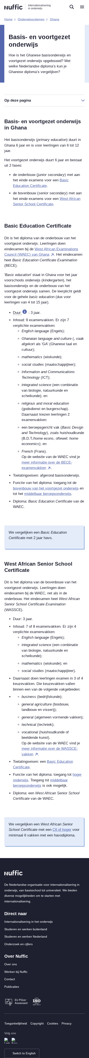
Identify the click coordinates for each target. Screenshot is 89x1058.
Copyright (37, 1023)
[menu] (82, 7)
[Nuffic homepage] (13, 7)
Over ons (10, 964)
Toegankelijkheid (15, 1023)
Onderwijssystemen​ (31, 19)
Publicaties (11, 986)
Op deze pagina (17, 100)
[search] (72, 7)
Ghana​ (54, 19)
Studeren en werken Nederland (25, 936)
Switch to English (24, 1053)
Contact (9, 979)
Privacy (67, 1023)
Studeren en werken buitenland (25, 929)
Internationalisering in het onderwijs (28, 921)
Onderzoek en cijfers (18, 944)
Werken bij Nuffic (15, 971)
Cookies (52, 1023)
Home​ (8, 19)
